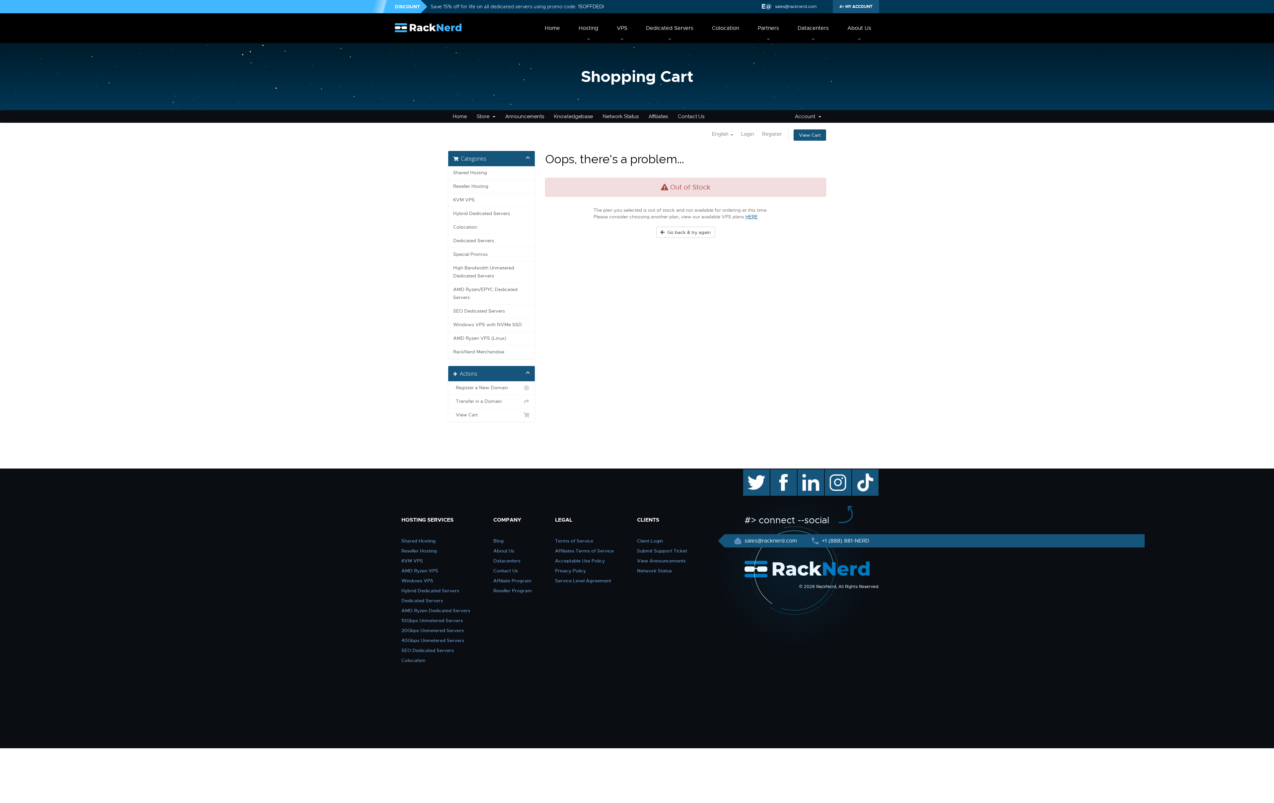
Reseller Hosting (470, 186)
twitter (751, 472)
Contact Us (691, 116)
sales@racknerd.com (796, 6)
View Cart (810, 135)
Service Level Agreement (583, 581)
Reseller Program (512, 591)
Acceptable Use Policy (580, 561)
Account (806, 116)
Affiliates (658, 116)
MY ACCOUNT (858, 6)
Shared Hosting (470, 173)
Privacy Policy (570, 571)
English (721, 134)
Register (772, 134)
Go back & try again (688, 232)
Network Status (621, 116)
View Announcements (661, 561)
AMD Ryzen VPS (419, 571)
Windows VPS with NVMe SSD (487, 325)
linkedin (807, 472)
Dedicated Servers (669, 28)
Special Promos (470, 254)
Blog (498, 541)
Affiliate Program (512, 581)
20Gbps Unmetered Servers (432, 630)
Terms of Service (574, 541)
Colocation (725, 28)
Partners (768, 28)
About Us (859, 28)
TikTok (860, 472)
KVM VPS (464, 200)
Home (552, 28)
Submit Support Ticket (662, 551)
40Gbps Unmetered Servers (432, 640)
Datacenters (813, 28)
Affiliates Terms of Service (584, 551)
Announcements (524, 116)
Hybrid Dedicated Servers (481, 213)
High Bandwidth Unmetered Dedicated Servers (483, 272)
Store (484, 116)
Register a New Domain (480, 388)
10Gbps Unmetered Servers (432, 620)
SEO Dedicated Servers (479, 311)
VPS (622, 28)
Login (747, 134)
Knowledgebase (573, 116)
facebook (782, 472)
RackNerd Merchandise (478, 352)
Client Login (650, 541)
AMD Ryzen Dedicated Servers (435, 611)
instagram (837, 472)
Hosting (588, 28)
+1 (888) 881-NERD (844, 541)
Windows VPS (417, 581)
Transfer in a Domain (477, 401)
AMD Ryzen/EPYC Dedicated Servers (485, 293)
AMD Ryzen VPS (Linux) (479, 338)
